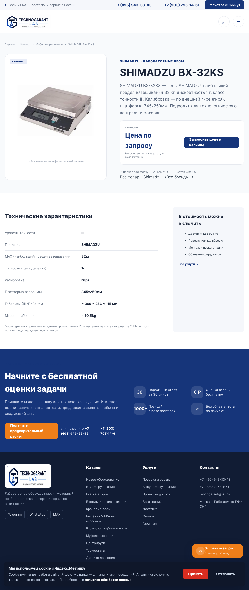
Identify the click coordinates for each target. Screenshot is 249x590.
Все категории (97, 494)
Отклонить (225, 574)
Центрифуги (95, 543)
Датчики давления (100, 558)
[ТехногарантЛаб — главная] (28, 21)
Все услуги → (188, 264)
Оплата (148, 516)
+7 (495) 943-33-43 (133, 5)
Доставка (150, 509)
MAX (56, 514)
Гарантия (150, 523)
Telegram (15, 514)
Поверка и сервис (157, 479)
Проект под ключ (156, 494)
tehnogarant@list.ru (215, 494)
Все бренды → (180, 176)
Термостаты (95, 550)
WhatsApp (37, 514)
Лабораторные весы (49, 44)
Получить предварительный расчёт (26, 431)
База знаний (152, 501)
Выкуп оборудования (159, 487)
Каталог (25, 44)
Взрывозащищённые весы (106, 528)
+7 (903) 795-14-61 (181, 5)
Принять (195, 574)
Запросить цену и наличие (205, 142)
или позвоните (75, 430)
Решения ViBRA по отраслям (100, 518)
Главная (10, 44)
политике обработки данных (108, 579)
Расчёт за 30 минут (224, 5)
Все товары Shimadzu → (143, 176)
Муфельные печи (99, 536)
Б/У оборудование (100, 487)
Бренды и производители (106, 501)
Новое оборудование (102, 479)
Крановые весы (98, 509)
